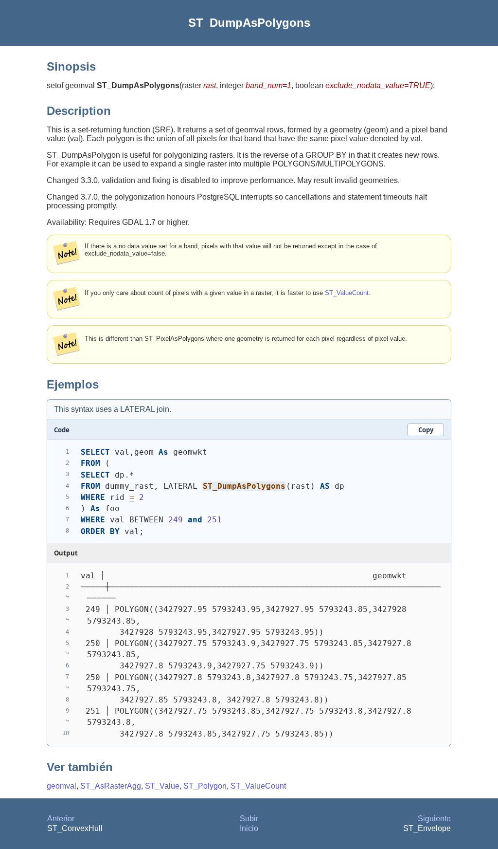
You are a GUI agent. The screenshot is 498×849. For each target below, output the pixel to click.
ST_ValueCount (347, 292)
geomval (61, 786)
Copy (425, 429)
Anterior (60, 818)
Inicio (249, 828)
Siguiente (434, 818)
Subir (249, 818)
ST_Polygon (205, 786)
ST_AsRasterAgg (110, 786)
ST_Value (162, 786)
